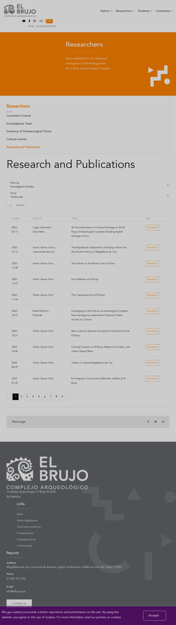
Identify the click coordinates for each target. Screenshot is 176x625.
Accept (153, 615)
